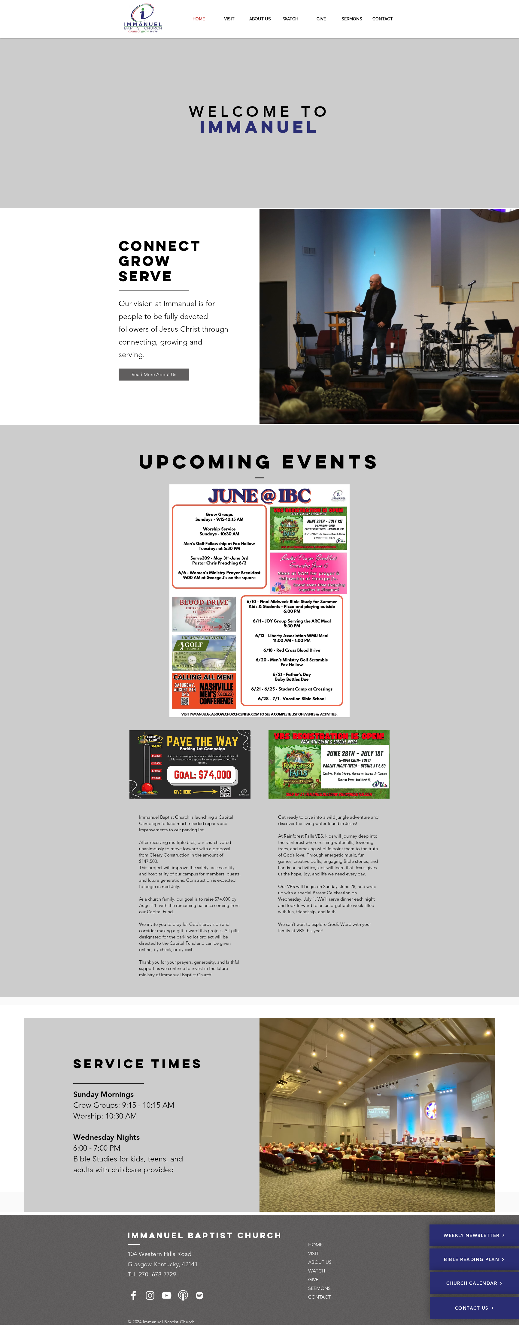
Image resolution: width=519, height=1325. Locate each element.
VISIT (313, 1253)
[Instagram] (150, 1295)
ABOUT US (320, 1262)
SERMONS (319, 1288)
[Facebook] (133, 1295)
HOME (315, 1245)
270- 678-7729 (157, 1274)
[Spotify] (199, 1295)
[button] (260, 18)
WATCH (316, 1271)
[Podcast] (183, 1295)
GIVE (313, 1279)
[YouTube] (166, 1295)
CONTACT (319, 1297)
